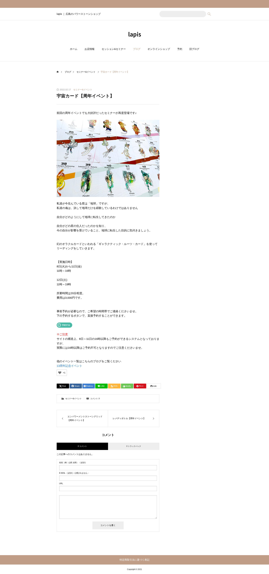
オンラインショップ (159, 49)
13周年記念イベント (69, 365)
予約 (179, 49)
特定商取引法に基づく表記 (134, 559)
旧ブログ (194, 49)
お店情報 (89, 49)
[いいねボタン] (59, 372)
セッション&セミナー (114, 49)
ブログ (136, 49)
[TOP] (259, 564)
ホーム (73, 49)
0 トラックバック (133, 446)
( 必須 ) (72, 463)
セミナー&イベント (82, 89)
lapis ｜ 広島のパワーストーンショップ (79, 14)
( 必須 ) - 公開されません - (74, 473)
